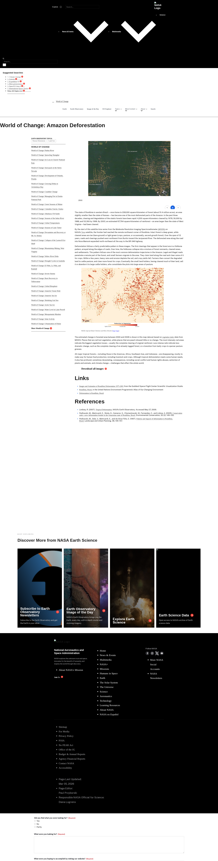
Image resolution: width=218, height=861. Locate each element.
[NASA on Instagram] (152, 653)
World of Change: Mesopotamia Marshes (46, 314)
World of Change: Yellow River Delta (44, 256)
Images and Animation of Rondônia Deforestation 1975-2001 (101, 386)
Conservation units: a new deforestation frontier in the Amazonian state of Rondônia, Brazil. (130, 414)
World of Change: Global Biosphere (44, 286)
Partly (39, 827)
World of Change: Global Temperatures (45, 223)
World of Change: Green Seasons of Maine (46, 204)
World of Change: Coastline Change (44, 192)
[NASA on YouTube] (162, 653)
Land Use (52, 141)
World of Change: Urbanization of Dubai (46, 324)
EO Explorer (107, 109)
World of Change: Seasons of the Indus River (47, 218)
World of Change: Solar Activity (43, 319)
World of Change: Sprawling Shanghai (45, 155)
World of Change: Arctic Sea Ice (43, 305)
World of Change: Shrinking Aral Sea (44, 300)
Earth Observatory (76, 109)
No (38, 824)
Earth (65, 109)
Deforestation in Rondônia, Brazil (91, 393)
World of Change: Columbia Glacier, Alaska (47, 209)
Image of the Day (93, 109)
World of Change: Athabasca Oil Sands (45, 214)
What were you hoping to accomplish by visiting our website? (63, 859)
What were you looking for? (49, 834)
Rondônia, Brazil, (85, 390)
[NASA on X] (157, 653)
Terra (83, 232)
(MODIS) (161, 229)
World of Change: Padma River (42, 150)
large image (116, 331)
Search (153, 109)
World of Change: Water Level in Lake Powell (48, 310)
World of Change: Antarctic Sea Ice (44, 296)
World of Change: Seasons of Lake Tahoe (46, 228)
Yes (38, 821)
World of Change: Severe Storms (43, 274)
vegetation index (168, 337)
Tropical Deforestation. (104, 410)
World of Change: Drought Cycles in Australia (48, 261)
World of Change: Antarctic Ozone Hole (45, 291)
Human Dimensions (38, 141)
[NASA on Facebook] (147, 653)
